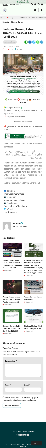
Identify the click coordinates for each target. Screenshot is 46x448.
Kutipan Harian (17, 22)
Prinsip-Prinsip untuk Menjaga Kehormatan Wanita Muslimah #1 (11, 299)
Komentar (11, 361)
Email (27, 385)
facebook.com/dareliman (15, 206)
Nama (8, 385)
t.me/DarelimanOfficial (14, 194)
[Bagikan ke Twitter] (34, 42)
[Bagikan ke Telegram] (41, 42)
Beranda (6, 22)
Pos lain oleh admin (20, 226)
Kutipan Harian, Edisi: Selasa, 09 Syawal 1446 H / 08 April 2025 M (12, 328)
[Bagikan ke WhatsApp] (37, 42)
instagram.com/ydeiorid (15, 200)
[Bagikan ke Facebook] (30, 42)
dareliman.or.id (10, 212)
